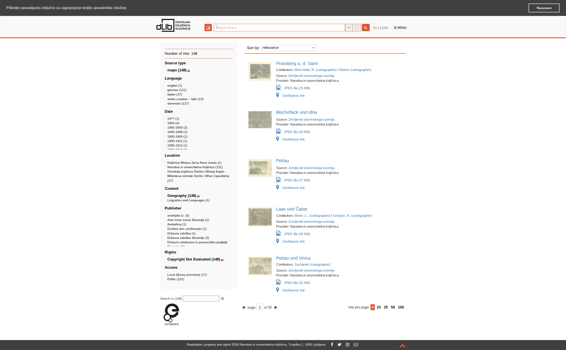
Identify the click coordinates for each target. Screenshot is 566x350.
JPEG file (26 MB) (297, 132)
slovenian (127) (178, 103)
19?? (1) (173, 118)
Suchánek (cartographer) (312, 264)
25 (386, 307)
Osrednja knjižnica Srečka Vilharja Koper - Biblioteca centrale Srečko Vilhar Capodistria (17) (198, 176)
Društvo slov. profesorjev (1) (187, 228)
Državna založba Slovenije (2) (188, 238)
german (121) (177, 90)
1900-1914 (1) (177, 145)
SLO (376, 28)
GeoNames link (293, 95)
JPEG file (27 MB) (297, 180)
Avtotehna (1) (176, 224)
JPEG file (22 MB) (297, 283)
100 (401, 307)
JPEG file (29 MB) (297, 88)
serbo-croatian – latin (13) (185, 99)
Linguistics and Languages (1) (188, 200)
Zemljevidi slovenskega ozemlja (311, 76)
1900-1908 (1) (177, 132)
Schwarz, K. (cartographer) (352, 215)
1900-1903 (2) (177, 127)
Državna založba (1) (181, 233)
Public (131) (175, 279)
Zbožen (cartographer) (355, 70)
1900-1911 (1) (177, 141)
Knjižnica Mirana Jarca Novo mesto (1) (194, 162)
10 (379, 307)
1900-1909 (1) (177, 136)
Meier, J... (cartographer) (312, 215)
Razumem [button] (544, 8)
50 (393, 307)
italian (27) (174, 94)
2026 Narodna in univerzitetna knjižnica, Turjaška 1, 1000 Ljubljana (278, 344)
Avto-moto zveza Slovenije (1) (188, 220)
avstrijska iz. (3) (178, 215)
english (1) (174, 85)
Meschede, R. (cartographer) (315, 70)
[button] (129, 8)
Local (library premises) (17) (187, 274)
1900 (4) (173, 123)
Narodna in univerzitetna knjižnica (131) (195, 167)
